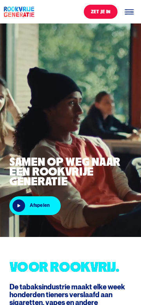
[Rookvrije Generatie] (18, 11)
